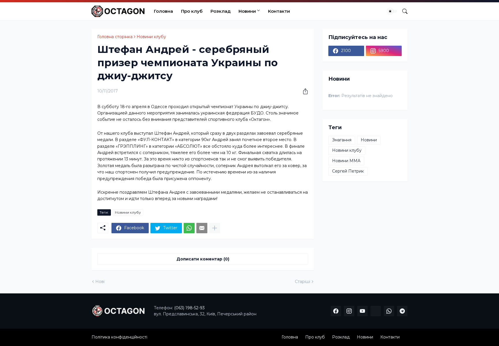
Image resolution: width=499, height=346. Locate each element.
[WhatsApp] (189, 228)
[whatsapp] (389, 311)
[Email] (201, 228)
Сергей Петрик (348, 171)
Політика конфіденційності (119, 337)
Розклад (220, 11)
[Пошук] (402, 11)
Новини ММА (346, 160)
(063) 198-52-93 (189, 307)
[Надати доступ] (303, 91)
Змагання (341, 140)
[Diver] (375, 311)
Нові (100, 281)
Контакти (279, 11)
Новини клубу (151, 37)
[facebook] (336, 311)
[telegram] (402, 311)
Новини (247, 11)
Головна (163, 11)
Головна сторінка (115, 37)
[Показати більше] (214, 228)
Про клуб (191, 11)
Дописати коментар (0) (202, 259)
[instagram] (349, 311)
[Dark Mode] (392, 11)
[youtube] (362, 311)
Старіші (302, 281)
